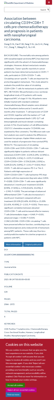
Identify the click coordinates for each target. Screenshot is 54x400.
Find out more (13, 394)
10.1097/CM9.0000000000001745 (19, 254)
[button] (49, 2)
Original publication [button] (33, 244)
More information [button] (13, 244)
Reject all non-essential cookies (21, 390)
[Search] (48, 9)
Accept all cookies (15, 385)
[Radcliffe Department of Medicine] (19, 2)
